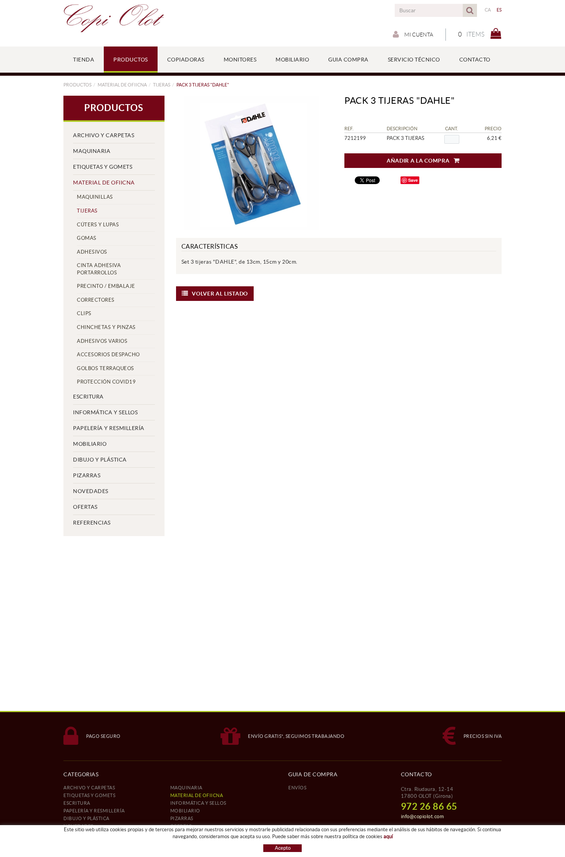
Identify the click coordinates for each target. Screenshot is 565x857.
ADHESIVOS (92, 252)
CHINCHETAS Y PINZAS (106, 327)
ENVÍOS (297, 787)
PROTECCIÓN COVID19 (106, 382)
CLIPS (84, 313)
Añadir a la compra (418, 161)
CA (488, 9)
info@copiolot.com (422, 816)
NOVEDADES (90, 491)
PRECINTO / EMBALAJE (106, 286)
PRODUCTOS (77, 84)
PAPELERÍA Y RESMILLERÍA (109, 428)
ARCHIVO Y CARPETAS (103, 135)
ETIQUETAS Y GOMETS (102, 167)
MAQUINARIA (91, 151)
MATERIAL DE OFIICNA (122, 84)
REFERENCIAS (92, 523)
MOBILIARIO (89, 444)
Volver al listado (220, 294)
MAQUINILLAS (95, 197)
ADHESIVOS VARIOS (102, 341)
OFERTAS (85, 507)
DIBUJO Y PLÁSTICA (100, 460)
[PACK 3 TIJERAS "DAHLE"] (251, 163)
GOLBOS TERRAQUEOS (105, 368)
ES (499, 9)
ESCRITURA (88, 397)
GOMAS (86, 238)
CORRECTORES (96, 300)
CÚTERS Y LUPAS (98, 225)
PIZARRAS (86, 475)
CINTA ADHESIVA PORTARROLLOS (99, 269)
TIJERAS (161, 84)
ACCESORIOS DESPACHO (108, 354)
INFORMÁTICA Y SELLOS (105, 412)
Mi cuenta (418, 35)
